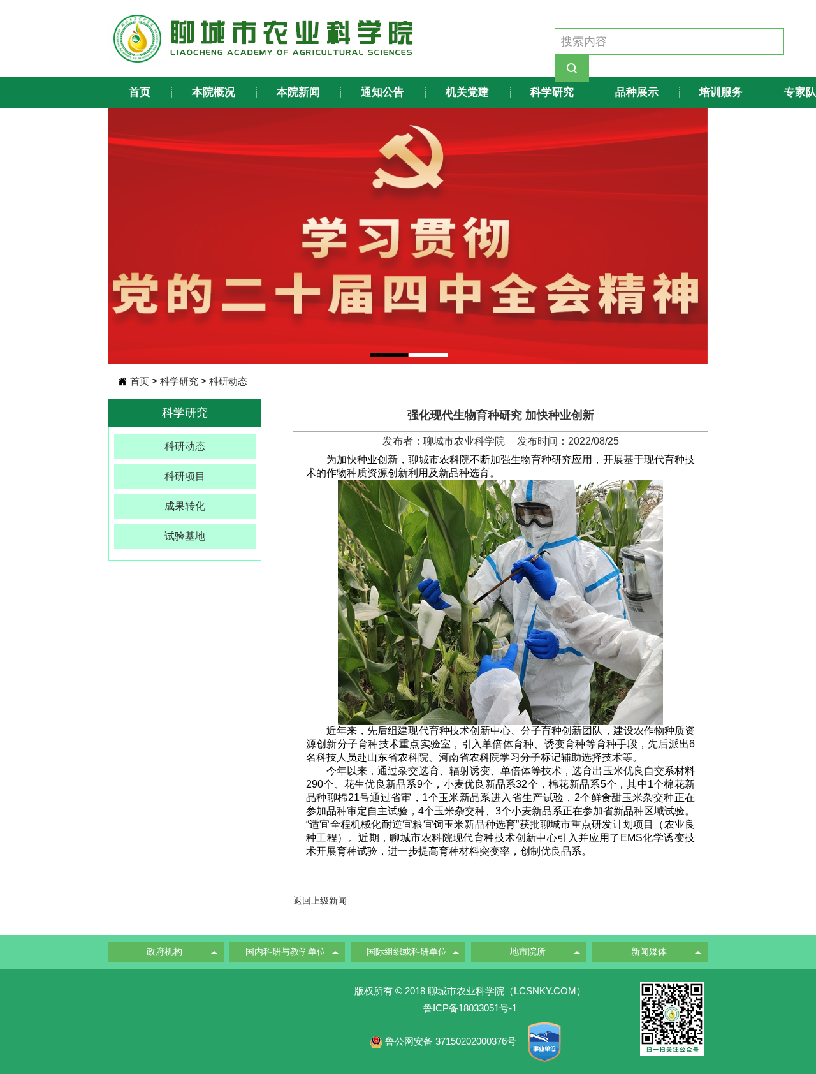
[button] (389, 355)
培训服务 (721, 92)
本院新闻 (298, 92)
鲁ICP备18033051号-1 (470, 1008)
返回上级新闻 (320, 900)
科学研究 (552, 92)
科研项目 (184, 476)
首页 (139, 92)
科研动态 (228, 381)
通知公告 (382, 92)
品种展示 (637, 92)
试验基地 (184, 536)
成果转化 (184, 506)
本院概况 (213, 92)
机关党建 (467, 92)
